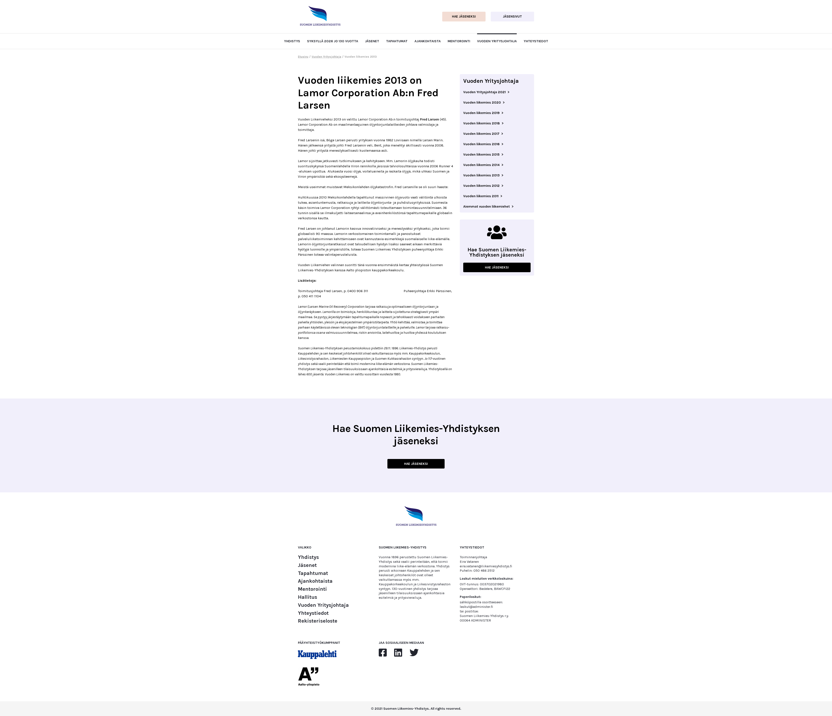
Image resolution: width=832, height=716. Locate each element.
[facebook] (383, 653)
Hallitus (307, 597)
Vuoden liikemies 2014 (481, 165)
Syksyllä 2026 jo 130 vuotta (332, 41)
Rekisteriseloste (317, 621)
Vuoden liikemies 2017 (481, 134)
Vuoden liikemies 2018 (481, 123)
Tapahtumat (397, 41)
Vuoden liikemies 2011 (481, 196)
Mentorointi (459, 41)
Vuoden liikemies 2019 (481, 113)
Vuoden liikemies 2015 (481, 154)
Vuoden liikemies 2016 (481, 144)
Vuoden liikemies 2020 (482, 102)
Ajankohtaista (427, 41)
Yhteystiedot (536, 41)
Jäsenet (372, 41)
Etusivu (303, 57)
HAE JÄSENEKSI (497, 267)
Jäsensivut (512, 16)
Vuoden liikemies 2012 (481, 186)
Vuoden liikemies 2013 (481, 175)
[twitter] (414, 653)
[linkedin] (398, 653)
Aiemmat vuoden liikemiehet (486, 206)
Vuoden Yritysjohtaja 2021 (484, 92)
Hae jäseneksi (464, 16)
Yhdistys (292, 41)
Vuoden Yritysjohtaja (497, 41)
